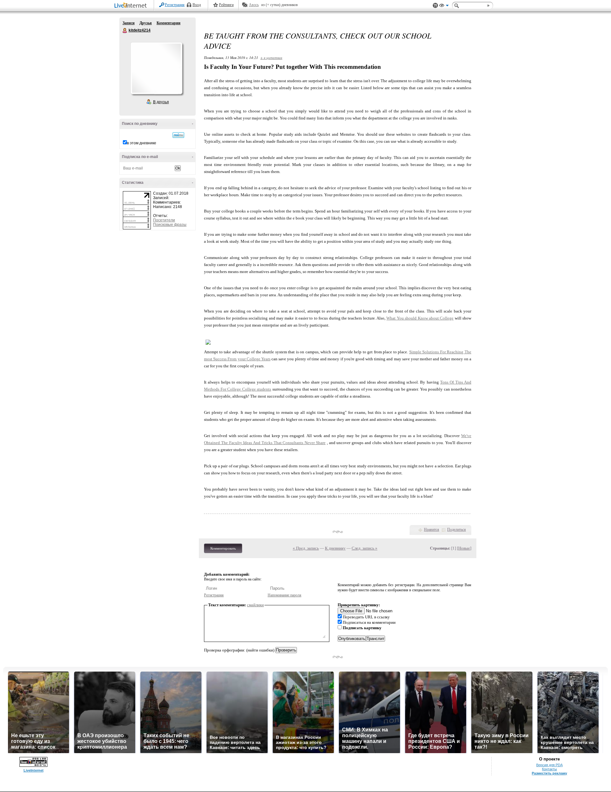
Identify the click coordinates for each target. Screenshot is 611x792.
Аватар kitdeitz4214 (156, 68)
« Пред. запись (306, 548)
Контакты (549, 769)
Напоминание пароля (284, 595)
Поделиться (456, 529)
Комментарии (168, 23)
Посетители (164, 220)
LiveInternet (132, 6)
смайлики (255, 604)
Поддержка (435, 5)
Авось (254, 5)
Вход (197, 5)
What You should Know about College (419, 318)
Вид (444, 6)
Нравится (431, 529)
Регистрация (175, 5)
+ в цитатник (271, 57)
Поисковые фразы (169, 224)
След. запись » (364, 548)
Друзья (145, 23)
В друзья (161, 102)
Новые (464, 548)
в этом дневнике (141, 143)
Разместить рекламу (549, 773)
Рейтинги (226, 5)
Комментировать (223, 548)
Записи (129, 23)
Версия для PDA (549, 765)
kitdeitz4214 (125, 30)
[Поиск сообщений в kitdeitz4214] (178, 135)
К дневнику (335, 548)
